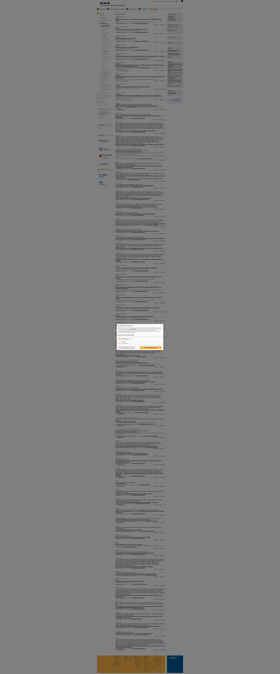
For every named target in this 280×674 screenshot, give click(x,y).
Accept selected (126, 347)
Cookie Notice (133, 329)
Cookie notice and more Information (126, 334)
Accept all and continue (151, 347)
